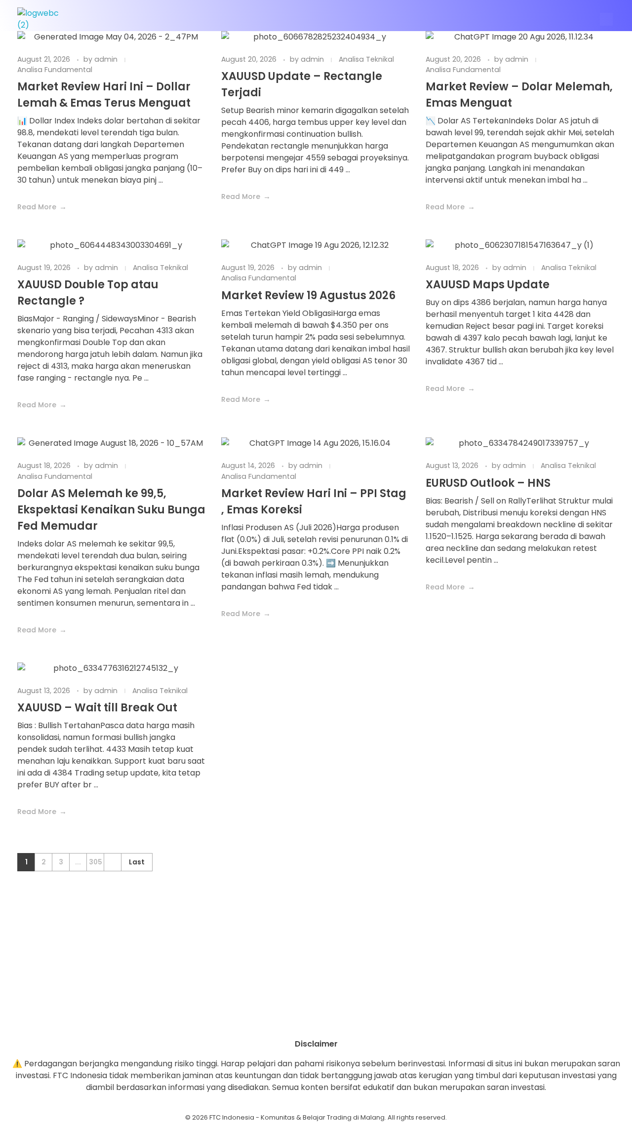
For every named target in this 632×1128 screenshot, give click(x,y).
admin (106, 59)
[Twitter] (343, 1021)
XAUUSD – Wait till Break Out (97, 707)
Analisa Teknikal (366, 59)
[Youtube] (316, 1021)
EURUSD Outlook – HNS (488, 483)
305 (95, 862)
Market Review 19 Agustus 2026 (308, 295)
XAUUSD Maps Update (488, 284)
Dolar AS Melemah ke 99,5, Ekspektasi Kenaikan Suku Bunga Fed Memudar (111, 510)
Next (112, 862)
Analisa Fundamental (54, 70)
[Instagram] (288, 1021)
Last (137, 862)
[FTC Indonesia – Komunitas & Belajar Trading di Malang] (43, 19)
